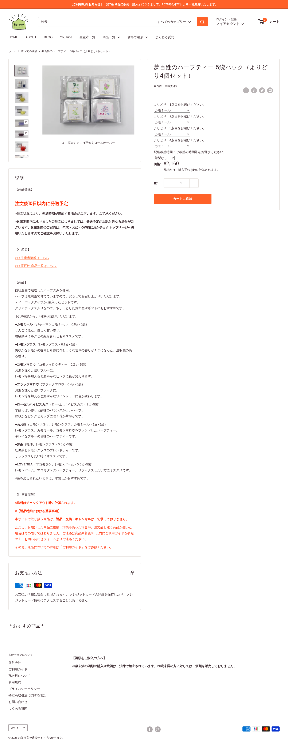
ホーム (12, 51)
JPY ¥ (14, 727)
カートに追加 (182, 198)
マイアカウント (228, 24)
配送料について (19, 675)
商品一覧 (109, 37)
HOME (13, 37)
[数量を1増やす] (194, 183)
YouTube (66, 37)
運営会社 (14, 662)
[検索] (202, 21)
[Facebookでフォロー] (150, 729)
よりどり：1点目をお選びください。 (180, 104)
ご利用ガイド (114, 533)
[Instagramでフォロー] (158, 729)
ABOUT (31, 37)
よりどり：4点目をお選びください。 (180, 140)
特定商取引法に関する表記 (27, 695)
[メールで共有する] (270, 90)
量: (156, 183)
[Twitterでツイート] (262, 90)
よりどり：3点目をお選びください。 (180, 128)
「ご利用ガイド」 (72, 547)
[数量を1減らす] (168, 183)
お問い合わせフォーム (40, 539)
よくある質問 (164, 37)
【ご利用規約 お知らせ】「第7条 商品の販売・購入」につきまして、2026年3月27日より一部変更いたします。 (144, 4)
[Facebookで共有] (246, 90)
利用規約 (14, 682)
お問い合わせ (17, 702)
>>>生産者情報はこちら (32, 258)
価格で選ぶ (135, 37)
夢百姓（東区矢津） (166, 86)
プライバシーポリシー (24, 689)
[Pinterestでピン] (254, 90)
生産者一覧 (87, 37)
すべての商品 (29, 51)
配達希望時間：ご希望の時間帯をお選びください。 (190, 152)
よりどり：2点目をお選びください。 (180, 116)
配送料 (168, 169)
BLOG (48, 37)
